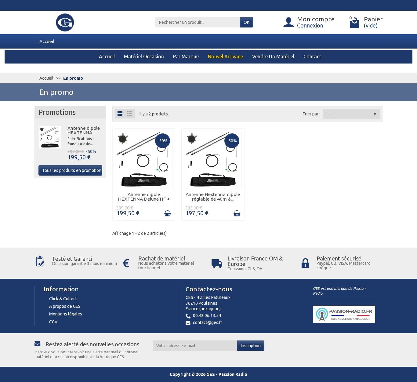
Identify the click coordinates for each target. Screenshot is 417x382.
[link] (167, 213)
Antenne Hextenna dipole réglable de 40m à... (213, 196)
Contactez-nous (209, 289)
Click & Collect (63, 298)
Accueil (46, 41)
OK (246, 22)
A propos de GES (65, 306)
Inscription (251, 345)
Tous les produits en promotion (71, 170)
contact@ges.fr (207, 322)
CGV (53, 321)
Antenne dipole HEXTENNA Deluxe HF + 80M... (144, 198)
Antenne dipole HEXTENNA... (83, 130)
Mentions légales (65, 313)
